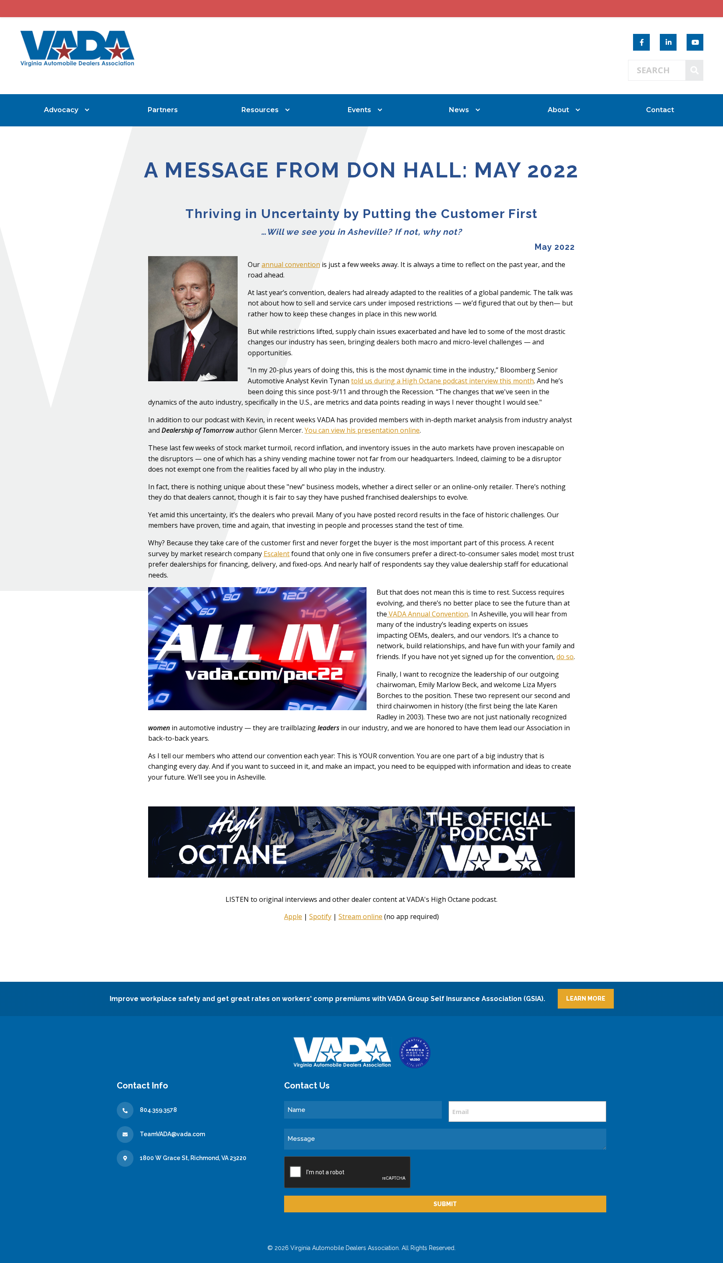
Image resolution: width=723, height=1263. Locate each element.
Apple (293, 916)
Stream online (360, 916)
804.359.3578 (158, 1109)
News (459, 110)
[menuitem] (63, 110)
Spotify (320, 916)
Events (359, 110)
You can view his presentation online (362, 430)
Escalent (277, 553)
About (558, 110)
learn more (585, 998)
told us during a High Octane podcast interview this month (442, 380)
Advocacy (61, 110)
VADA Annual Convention (427, 614)
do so (565, 656)
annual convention (291, 264)
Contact (660, 110)
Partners (163, 110)
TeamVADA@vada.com (172, 1134)
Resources (260, 110)
